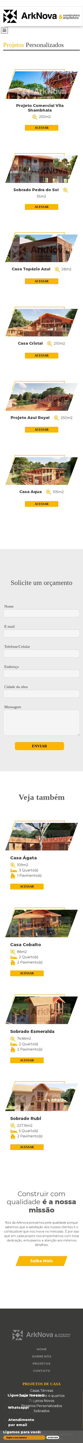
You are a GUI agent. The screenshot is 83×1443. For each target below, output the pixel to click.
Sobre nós (41, 1356)
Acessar (42, 127)
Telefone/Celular (17, 646)
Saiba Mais (41, 1261)
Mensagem (12, 707)
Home (42, 1349)
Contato (41, 1371)
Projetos (41, 1364)
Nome (9, 606)
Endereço (11, 667)
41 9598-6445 (21, 1413)
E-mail (9, 626)
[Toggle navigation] (4, 30)
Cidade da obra (16, 687)
